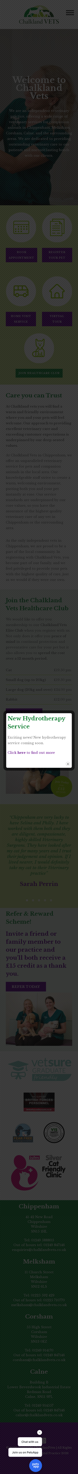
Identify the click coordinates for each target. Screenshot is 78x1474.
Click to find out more (31, 753)
